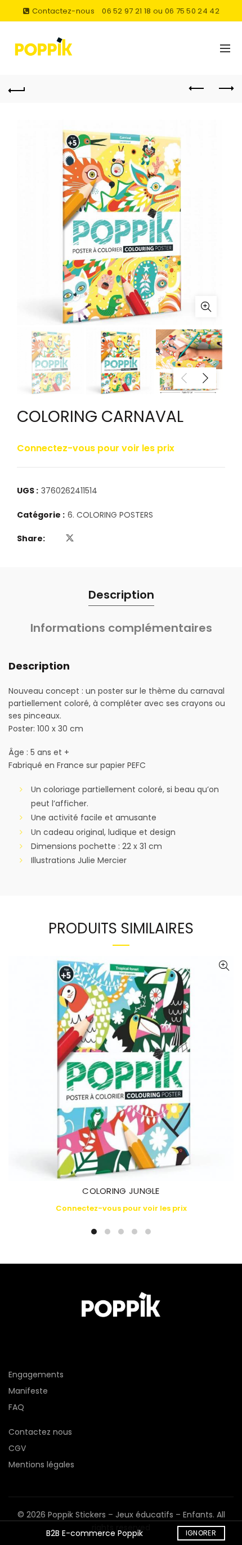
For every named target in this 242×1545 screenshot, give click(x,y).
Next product (225, 89)
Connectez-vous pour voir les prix (95, 448)
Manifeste (28, 1390)
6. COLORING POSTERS (110, 515)
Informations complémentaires (121, 628)
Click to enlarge (206, 306)
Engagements (36, 1374)
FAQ (16, 1407)
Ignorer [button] (201, 1533)
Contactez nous (40, 1432)
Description (121, 595)
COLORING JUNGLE (121, 1191)
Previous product (197, 89)
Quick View (224, 966)
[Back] (17, 89)
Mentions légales (41, 1464)
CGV (17, 1448)
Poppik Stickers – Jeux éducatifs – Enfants (130, 1514)
